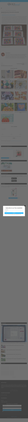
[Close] (25, 205)
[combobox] (14, 211)
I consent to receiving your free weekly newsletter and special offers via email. (13, 214)
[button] (22, 211)
